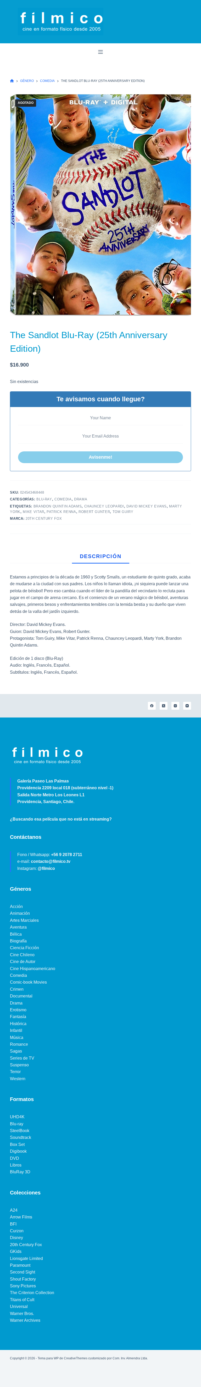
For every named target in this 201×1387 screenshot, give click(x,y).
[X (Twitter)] (164, 706)
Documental (21, 996)
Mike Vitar (33, 512)
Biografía (18, 941)
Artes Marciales (24, 920)
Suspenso (19, 1065)
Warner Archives (25, 1320)
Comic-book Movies (28, 982)
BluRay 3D (20, 1172)
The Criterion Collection (32, 1292)
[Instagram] (175, 706)
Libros (15, 1165)
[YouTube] (187, 706)
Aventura (18, 927)
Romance (19, 1044)
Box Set (17, 1144)
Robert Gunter (94, 512)
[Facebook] (152, 706)
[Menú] (100, 52)
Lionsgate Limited (26, 1258)
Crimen (17, 989)
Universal (19, 1306)
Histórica (18, 1023)
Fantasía (18, 1016)
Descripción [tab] (100, 556)
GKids (15, 1251)
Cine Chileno (22, 955)
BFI (13, 1224)
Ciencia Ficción (24, 948)
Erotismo (18, 1010)
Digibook (18, 1151)
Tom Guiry (123, 512)
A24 (14, 1210)
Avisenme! (100, 457)
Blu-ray (44, 499)
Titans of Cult (22, 1300)
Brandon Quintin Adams (58, 506)
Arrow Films (21, 1217)
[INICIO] (12, 81)
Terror (15, 1071)
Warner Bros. (22, 1313)
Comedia (63, 499)
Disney (16, 1237)
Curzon (17, 1231)
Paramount (20, 1265)
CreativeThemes (75, 1358)
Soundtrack (20, 1137)
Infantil (16, 1030)
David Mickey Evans (146, 506)
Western (17, 1079)
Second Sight (22, 1272)
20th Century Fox (44, 519)
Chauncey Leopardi (104, 506)
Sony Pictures (23, 1286)
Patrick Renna (61, 512)
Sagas (16, 1051)
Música (16, 1037)
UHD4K (17, 1117)
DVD (14, 1158)
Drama (80, 499)
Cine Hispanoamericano (32, 968)
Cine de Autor (22, 961)
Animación (20, 913)
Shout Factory (23, 1279)
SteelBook (19, 1130)
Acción (16, 906)
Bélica (16, 934)
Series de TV (22, 1058)
